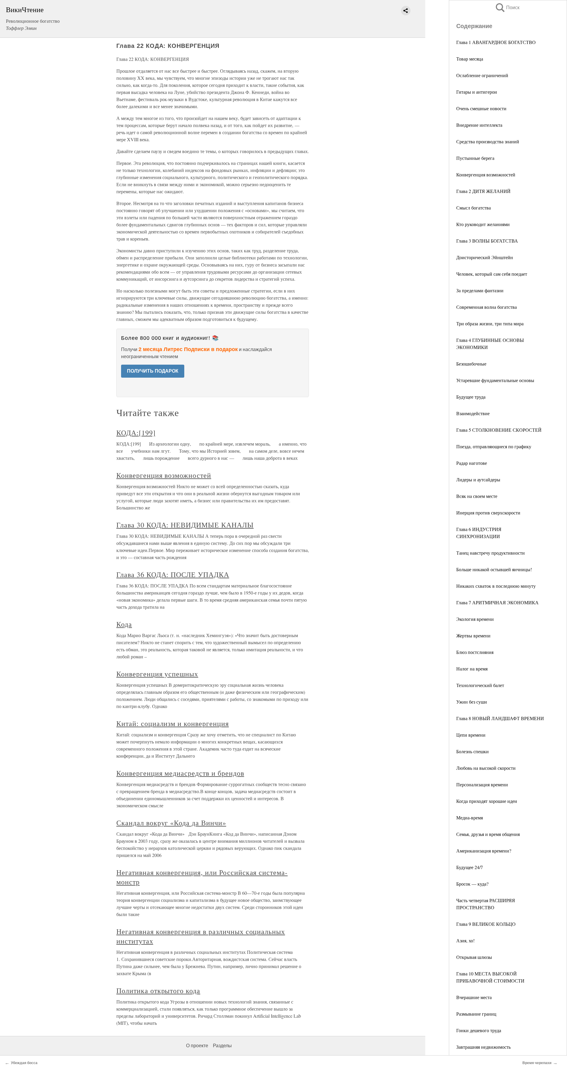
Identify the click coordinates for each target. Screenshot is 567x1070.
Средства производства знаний (487, 141)
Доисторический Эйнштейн (484, 257)
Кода (124, 624)
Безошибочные (471, 364)
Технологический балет (480, 685)
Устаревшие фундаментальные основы (495, 380)
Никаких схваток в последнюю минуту (496, 586)
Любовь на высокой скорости (486, 768)
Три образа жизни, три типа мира (490, 323)
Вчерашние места (474, 997)
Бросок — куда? (472, 884)
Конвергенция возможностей (485, 174)
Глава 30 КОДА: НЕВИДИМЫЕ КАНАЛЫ (185, 525)
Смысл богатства (473, 207)
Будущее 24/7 (469, 867)
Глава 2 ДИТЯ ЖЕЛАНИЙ (483, 191)
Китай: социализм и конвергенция (172, 723)
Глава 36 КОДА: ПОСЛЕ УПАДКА (172, 574)
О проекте (197, 1045)
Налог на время (472, 668)
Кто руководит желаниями (483, 224)
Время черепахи (536, 1063)
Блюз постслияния (474, 652)
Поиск (507, 7)
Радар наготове (471, 463)
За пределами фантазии (480, 290)
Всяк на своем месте (476, 496)
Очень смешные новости (481, 108)
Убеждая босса (24, 1063)
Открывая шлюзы (474, 957)
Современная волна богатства (486, 307)
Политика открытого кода (158, 990)
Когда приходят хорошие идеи (486, 801)
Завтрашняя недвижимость (483, 1047)
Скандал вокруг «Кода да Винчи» (171, 822)
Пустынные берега (475, 158)
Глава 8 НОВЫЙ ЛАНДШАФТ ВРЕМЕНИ (500, 718)
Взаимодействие (473, 413)
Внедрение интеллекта (479, 125)
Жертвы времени (473, 635)
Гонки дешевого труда (478, 1030)
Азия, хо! (465, 940)
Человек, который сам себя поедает (491, 274)
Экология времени (475, 619)
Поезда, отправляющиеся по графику (493, 446)
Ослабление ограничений (482, 75)
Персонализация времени (482, 784)
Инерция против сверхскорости (488, 512)
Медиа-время (469, 817)
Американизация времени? (483, 850)
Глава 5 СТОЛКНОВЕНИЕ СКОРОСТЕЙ (499, 430)
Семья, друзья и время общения (488, 834)
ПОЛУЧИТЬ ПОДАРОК (152, 371)
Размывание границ (476, 1014)
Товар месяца (469, 59)
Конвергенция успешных (157, 673)
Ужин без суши (471, 702)
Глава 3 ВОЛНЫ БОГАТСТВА (487, 241)
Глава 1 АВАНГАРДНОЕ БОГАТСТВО (496, 42)
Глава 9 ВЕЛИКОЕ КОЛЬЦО (486, 924)
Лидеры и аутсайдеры (478, 479)
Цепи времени (470, 735)
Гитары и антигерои (476, 92)
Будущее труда (470, 397)
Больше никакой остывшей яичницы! (494, 569)
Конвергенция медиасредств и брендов (180, 773)
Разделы (222, 1045)
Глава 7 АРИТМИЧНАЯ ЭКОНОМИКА (497, 602)
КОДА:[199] (136, 432)
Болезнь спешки (472, 751)
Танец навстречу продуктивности (490, 553)
